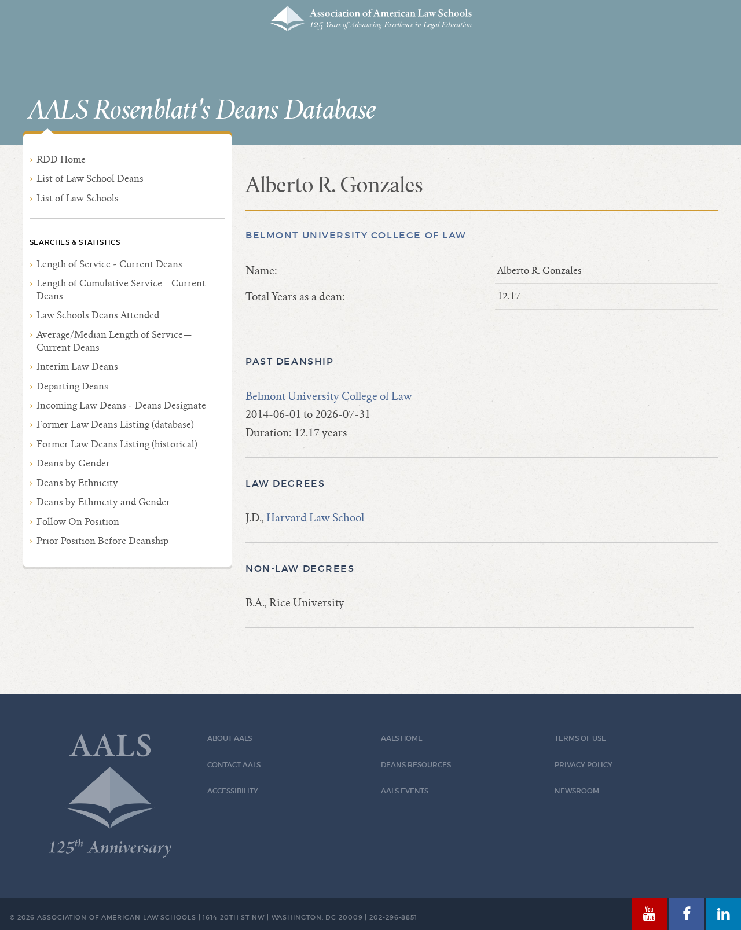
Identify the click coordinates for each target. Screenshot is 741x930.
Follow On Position (77, 521)
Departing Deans (72, 386)
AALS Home (402, 738)
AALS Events (404, 790)
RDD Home (61, 159)
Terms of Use (580, 738)
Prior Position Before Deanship (102, 540)
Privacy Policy (583, 764)
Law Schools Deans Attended (97, 315)
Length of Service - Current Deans (109, 264)
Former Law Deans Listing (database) (115, 424)
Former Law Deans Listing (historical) (116, 444)
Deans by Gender (73, 463)
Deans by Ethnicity (77, 482)
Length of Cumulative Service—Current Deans (121, 290)
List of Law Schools (77, 198)
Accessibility (232, 790)
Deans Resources (416, 764)
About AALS (229, 738)
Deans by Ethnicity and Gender (103, 502)
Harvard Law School (315, 517)
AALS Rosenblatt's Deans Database (202, 110)
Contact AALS (234, 764)
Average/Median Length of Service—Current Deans (114, 341)
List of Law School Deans (90, 178)
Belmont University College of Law (356, 235)
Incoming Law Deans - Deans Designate (121, 405)
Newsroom (577, 790)
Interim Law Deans (77, 366)
